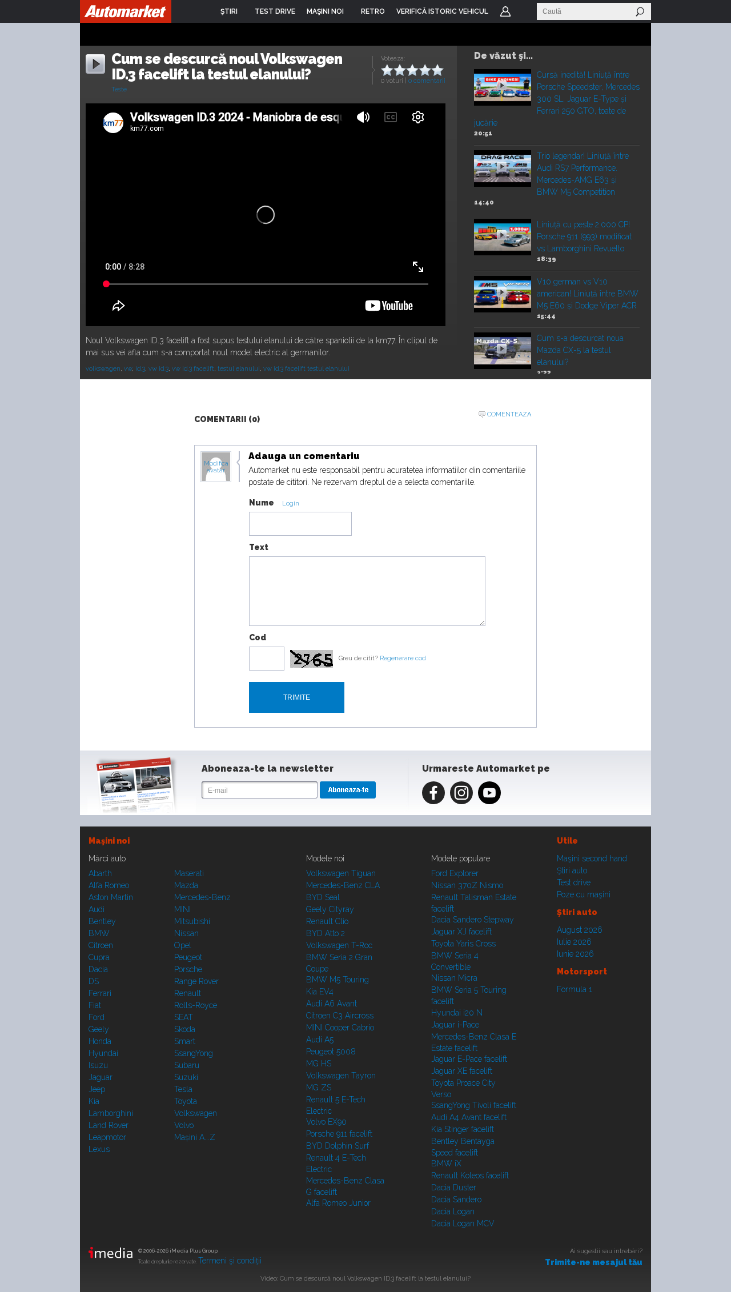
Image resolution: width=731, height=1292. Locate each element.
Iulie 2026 (574, 941)
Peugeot (188, 957)
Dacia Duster (453, 1187)
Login (505, 11)
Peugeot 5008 (331, 1051)
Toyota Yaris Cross (463, 943)
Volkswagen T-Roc (339, 945)
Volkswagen (195, 1113)
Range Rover (196, 981)
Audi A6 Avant (331, 1003)
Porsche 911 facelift (339, 1133)
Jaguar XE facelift (461, 1071)
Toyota (185, 1101)
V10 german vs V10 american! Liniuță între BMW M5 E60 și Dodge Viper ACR (587, 293)
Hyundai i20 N (457, 1012)
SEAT (183, 1017)
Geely (99, 1029)
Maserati (189, 873)
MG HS (318, 1063)
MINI (182, 909)
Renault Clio (327, 921)
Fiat (95, 1005)
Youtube (489, 792)
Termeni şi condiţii (230, 1260)
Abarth (100, 873)
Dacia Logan (453, 1211)
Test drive (574, 882)
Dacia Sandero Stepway (472, 919)
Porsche (188, 969)
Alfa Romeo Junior (338, 1202)
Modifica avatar (216, 467)
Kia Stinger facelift (462, 1129)
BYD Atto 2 (325, 933)
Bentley (102, 921)
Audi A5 (320, 1039)
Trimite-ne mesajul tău (593, 1262)
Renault (187, 993)
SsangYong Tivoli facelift (473, 1105)
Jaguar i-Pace (455, 1024)
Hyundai (103, 1053)
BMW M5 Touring (337, 979)
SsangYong (193, 1053)
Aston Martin (111, 897)
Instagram (461, 792)
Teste (119, 89)
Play (502, 85)
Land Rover (108, 1125)
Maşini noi (109, 840)
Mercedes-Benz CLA (343, 885)
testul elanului (239, 368)
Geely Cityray (330, 909)
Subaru (186, 1065)
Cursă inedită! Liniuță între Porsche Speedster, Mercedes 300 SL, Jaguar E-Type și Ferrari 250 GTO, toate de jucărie (557, 98)
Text (258, 547)
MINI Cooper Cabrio (340, 1027)
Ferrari (100, 993)
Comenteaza (509, 414)
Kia (94, 1101)
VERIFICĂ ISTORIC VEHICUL (442, 11)
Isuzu (98, 1065)
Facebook (433, 792)
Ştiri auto (572, 870)
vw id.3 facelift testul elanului (306, 368)
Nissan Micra (454, 977)
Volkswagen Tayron (341, 1075)
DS (94, 981)
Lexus (99, 1149)
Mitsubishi (192, 921)
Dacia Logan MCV (463, 1223)
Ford (97, 1017)
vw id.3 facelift (193, 368)
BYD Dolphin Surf (337, 1145)
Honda (100, 1041)
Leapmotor (107, 1137)
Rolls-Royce (195, 1005)
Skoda (184, 1029)
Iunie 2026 (575, 953)
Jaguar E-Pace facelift (469, 1059)
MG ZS (318, 1087)
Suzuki (186, 1077)
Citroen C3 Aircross (339, 1015)
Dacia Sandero (456, 1199)
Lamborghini (111, 1113)
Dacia (98, 969)
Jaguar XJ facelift (461, 931)
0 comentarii (426, 81)
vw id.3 (158, 368)
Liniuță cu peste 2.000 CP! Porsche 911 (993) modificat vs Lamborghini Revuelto (584, 236)
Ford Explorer (455, 873)
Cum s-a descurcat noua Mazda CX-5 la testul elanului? (580, 350)
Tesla (183, 1089)
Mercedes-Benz (202, 897)
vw (128, 368)
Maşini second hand (592, 858)
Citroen (101, 945)
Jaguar (101, 1077)
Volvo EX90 (326, 1121)
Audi (97, 909)
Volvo (184, 1125)
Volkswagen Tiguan (341, 873)
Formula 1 (574, 989)
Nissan (186, 933)
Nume (261, 502)
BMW (99, 933)
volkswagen (103, 368)
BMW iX (446, 1163)
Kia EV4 (320, 991)
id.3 (140, 368)
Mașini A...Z (194, 1137)
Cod (257, 637)
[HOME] (125, 11)
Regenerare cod (403, 658)
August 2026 (580, 929)
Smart (184, 1041)
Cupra (99, 957)
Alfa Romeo (109, 885)
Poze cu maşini (583, 894)
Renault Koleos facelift (470, 1175)
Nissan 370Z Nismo (467, 885)
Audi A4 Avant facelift (469, 1117)
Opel (182, 945)
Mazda (186, 885)
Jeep (97, 1089)
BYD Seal (323, 897)
